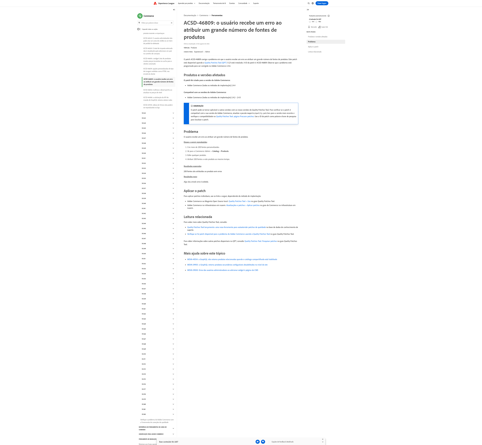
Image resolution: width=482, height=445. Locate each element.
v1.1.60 (144, 304)
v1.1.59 (144, 299)
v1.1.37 (144, 188)
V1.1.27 (144, 138)
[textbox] (155, 23)
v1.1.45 (144, 228)
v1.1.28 (144, 143)
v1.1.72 (144, 364)
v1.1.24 (144, 123)
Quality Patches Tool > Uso (240, 201)
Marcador (314, 27)
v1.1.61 (143, 309)
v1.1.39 (144, 198)
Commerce (203, 15)
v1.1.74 (144, 374)
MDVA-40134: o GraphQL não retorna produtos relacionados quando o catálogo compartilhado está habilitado (232, 259)
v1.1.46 (144, 233)
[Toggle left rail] (174, 9)
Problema (311, 42)
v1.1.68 (144, 344)
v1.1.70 (144, 354)
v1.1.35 (144, 178)
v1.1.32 (144, 163)
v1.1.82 (144, 414)
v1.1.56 (144, 284)
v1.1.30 (144, 153)
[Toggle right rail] (308, 9)
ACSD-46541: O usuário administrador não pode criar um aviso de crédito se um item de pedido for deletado (157, 41)
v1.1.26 (144, 133)
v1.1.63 (144, 319)
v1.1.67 (144, 339)
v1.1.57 (144, 289)
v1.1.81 (143, 409)
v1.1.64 (144, 324)
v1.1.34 (144, 173)
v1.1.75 (144, 379)
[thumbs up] (258, 442)
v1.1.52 (144, 264)
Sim (313, 21)
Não (319, 21)
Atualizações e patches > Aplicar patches (243, 205)
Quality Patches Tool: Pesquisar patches (261, 241)
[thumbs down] (263, 442)
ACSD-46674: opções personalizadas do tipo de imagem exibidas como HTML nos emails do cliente (158, 71)
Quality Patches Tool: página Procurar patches (235, 116)
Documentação (190, 15)
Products (194, 48)
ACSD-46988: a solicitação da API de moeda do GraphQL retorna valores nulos (157, 98)
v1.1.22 (144, 113)
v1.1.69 (144, 349)
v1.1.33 (144, 168)
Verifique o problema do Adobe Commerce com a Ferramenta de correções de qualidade (157, 421)
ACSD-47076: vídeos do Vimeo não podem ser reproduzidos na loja (158, 106)
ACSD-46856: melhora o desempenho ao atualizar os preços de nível (157, 91)
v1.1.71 (143, 359)
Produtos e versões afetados (317, 37)
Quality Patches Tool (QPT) (216, 62)
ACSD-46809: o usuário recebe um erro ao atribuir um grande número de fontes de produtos (158, 81)
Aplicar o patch (313, 47)
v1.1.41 (143, 208)
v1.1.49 (144, 248)
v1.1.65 (144, 329)
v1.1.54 (144, 274)
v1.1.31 (143, 158)
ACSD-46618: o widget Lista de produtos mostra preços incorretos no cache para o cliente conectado (157, 61)
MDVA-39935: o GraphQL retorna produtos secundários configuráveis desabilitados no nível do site (227, 264)
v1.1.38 (144, 193)
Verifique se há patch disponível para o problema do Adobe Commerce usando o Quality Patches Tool (228, 234)
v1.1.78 (144, 394)
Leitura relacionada (314, 52)
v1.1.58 (144, 294)
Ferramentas (217, 15)
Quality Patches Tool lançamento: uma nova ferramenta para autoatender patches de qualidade (226, 227)
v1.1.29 (144, 148)
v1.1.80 (144, 404)
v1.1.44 (144, 223)
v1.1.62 (144, 314)
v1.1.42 (144, 213)
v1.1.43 (144, 218)
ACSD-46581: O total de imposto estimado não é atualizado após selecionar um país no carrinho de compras (157, 51)
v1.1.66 (144, 334)
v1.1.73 (144, 369)
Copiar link (324, 27)
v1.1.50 (144, 254)
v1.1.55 (144, 279)
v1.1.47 (144, 238)
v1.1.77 (143, 389)
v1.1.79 (144, 399)
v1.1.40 (144, 203)
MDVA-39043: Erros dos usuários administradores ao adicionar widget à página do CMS (222, 270)
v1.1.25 (144, 128)
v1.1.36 (144, 183)
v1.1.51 (143, 259)
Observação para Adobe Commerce (151, 434)
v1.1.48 (144, 243)
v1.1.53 (144, 269)
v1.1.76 (144, 384)
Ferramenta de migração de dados (151, 439)
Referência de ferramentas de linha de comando (153, 428)
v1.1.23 (144, 118)
